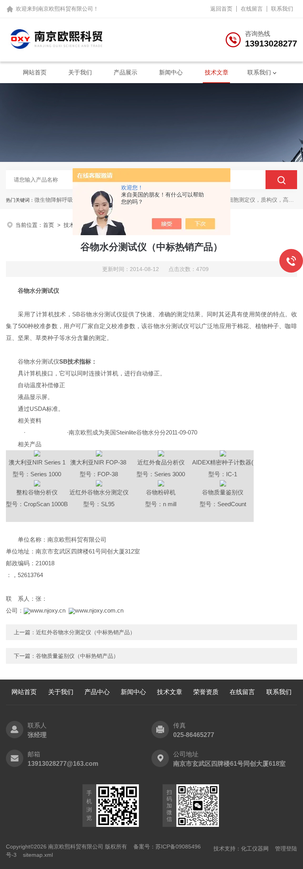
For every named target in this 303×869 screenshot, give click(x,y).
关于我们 (80, 72)
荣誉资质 (206, 692)
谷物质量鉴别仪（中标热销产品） (77, 656)
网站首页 (35, 72)
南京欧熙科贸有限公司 (65, 9)
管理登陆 (286, 848)
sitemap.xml (38, 855)
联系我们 (282, 9)
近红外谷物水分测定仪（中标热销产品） (85, 632)
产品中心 (97, 692)
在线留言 (252, 9)
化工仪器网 (255, 848)
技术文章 (216, 72)
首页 (48, 225)
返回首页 (221, 9)
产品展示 (125, 72)
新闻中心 (171, 72)
